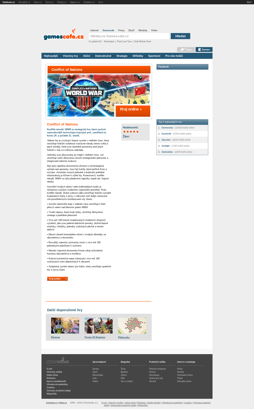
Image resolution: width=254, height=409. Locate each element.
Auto (94, 378)
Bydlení (124, 372)
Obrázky (142, 30)
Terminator (109, 41)
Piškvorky (124, 337)
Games (206, 49)
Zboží (131, 30)
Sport (94, 372)
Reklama (51, 378)
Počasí (152, 372)
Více (100, 2)
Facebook (163, 66)
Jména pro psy (156, 378)
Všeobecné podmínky (57, 384)
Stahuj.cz (62, 2)
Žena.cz (49, 2)
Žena (123, 369)
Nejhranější (51, 55)
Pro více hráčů (174, 55)
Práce (180, 378)
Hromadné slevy (185, 375)
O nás (49, 369)
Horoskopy (154, 375)
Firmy (121, 30)
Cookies (51, 387)
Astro (189, 49)
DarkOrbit (166, 134)
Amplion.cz (89, 2)
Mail (249, 2)
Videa (95, 381)
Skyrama (166, 140)
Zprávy (95, 369)
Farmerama (167, 128)
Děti (123, 378)
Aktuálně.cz (24, 2)
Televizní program (157, 369)
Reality (180, 372)
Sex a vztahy (127, 381)
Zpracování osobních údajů (123, 405)
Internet (94, 30)
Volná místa (52, 375)
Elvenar (55, 337)
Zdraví (124, 375)
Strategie (121, 55)
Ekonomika (97, 375)
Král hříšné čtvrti (142, 41)
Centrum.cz (51, 403)
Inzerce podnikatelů (56, 381)
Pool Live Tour (124, 41)
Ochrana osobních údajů (58, 390)
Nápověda (52, 394)
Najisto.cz (75, 2)
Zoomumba (167, 152)
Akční (86, 55)
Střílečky (138, 55)
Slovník (152, 381)
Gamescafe (108, 30)
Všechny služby (54, 372)
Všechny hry (70, 55)
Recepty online (184, 381)
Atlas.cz (63, 403)
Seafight (166, 146)
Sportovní (154, 55)
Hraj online (57, 279)
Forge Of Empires (95, 337)
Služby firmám (154, 403)
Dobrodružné (103, 55)
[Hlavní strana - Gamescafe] (63, 40)
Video (154, 30)
